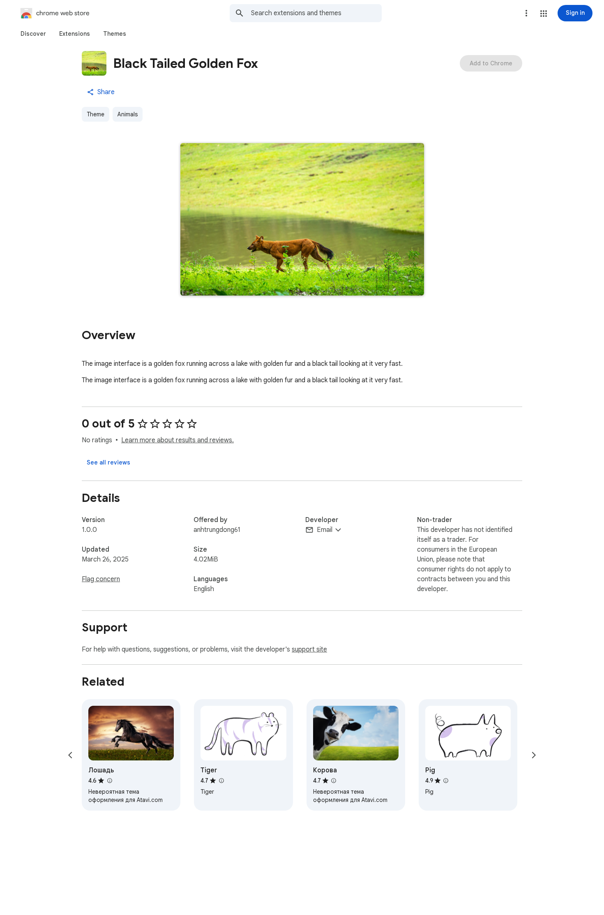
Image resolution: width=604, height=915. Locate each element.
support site (309, 649)
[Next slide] (534, 755)
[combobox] (316, 13)
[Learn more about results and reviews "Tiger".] (221, 780)
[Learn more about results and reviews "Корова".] (333, 780)
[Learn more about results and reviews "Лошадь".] (109, 780)
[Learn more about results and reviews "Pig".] (446, 780)
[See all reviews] (108, 462)
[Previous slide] (70, 755)
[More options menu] (526, 13)
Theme (95, 114)
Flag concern (101, 579)
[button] (543, 13)
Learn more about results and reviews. (177, 440)
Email (324, 530)
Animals (128, 114)
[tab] (33, 33)
